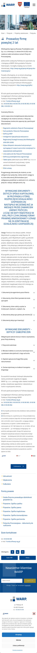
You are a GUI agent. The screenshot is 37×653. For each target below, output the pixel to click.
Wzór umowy (7, 168)
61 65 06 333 (16, 402)
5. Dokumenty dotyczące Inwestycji (12, 320)
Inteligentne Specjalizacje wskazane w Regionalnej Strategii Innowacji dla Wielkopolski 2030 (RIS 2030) (19, 139)
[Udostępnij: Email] (22, 552)
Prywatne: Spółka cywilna (12, 504)
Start (3, 33)
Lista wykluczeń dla (17, 154)
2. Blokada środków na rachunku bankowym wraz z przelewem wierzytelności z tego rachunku (17, 352)
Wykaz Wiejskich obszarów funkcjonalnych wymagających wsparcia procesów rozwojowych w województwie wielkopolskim (19, 148)
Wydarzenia (7, 480)
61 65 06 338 (8, 402)
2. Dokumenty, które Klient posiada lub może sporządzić (15, 300)
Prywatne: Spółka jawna (12, 508)
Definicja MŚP (7, 134)
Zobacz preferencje (18, 645)
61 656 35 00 (20, 610)
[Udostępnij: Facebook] (12, 552)
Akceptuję (18, 635)
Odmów (18, 640)
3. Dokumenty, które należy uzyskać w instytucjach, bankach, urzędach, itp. (13, 308)
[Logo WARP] (8, 5)
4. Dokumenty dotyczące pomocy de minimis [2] (16, 315)
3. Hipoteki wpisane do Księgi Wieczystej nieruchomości (14, 360)
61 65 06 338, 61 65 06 (11, 104)
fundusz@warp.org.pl (13, 101)
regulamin (27, 585)
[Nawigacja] (34, 5)
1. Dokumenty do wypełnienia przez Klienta (15, 292)
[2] (2, 416)
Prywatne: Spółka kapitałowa (14, 511)
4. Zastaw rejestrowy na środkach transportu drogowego (15, 369)
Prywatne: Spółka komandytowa (15, 515)
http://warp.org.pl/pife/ (24, 85)
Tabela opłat (7, 160)
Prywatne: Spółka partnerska (14, 519)
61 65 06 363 (25, 402)
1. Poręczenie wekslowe (8, 345)
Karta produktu (16, 131)
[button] (34, 614)
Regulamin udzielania (18, 128)
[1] (1, 411)
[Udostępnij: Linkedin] (17, 552)
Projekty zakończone (21, 33)
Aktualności (7, 476)
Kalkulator (17, 466)
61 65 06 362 (8, 405)
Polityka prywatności (17, 650)
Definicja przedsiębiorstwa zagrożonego (16, 157)
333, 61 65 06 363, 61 (24, 104)
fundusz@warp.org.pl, (13, 400)
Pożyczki (9, 33)
